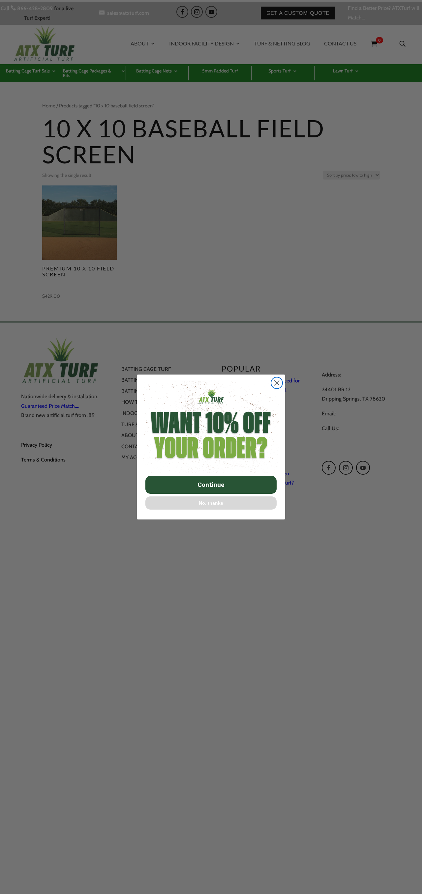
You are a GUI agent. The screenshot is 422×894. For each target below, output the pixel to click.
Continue (211, 484)
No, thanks (211, 503)
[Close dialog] (277, 383)
